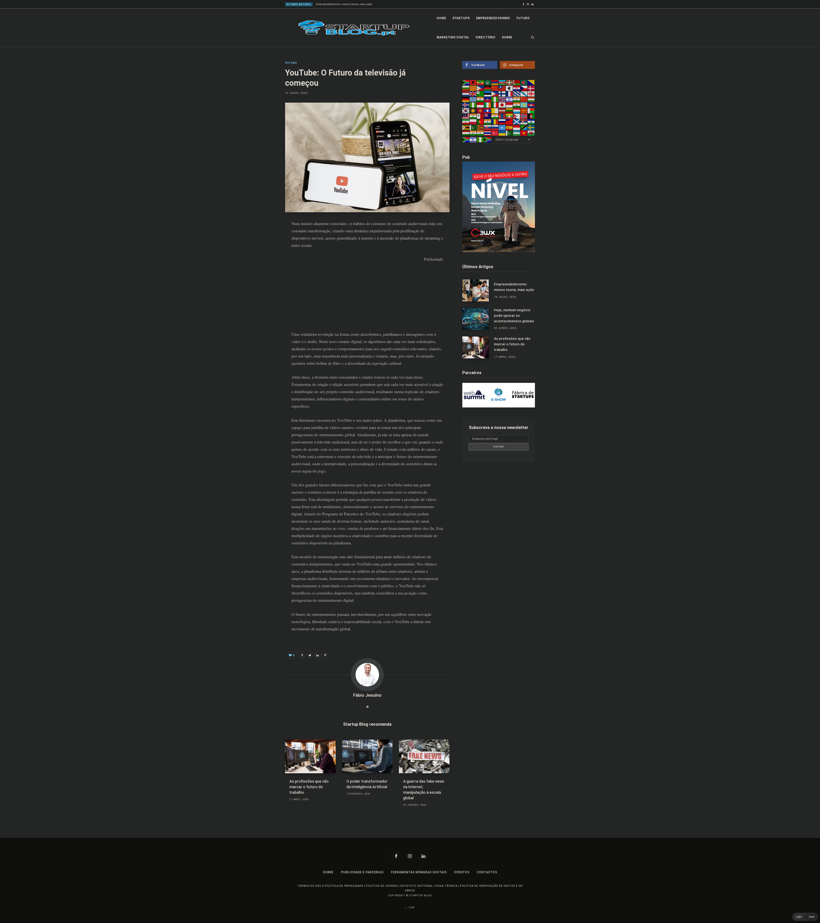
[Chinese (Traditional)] (502, 88)
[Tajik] (466, 133)
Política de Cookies (382, 885)
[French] (509, 93)
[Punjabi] (487, 121)
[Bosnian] (531, 82)
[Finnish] (502, 93)
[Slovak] (487, 127)
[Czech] (524, 88)
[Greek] (473, 99)
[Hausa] (495, 99)
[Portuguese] (480, 121)
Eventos (461, 872)
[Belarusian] (516, 82)
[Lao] (487, 110)
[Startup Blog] (354, 28)
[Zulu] (487, 139)
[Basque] (509, 82)
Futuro (523, 18)
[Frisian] (516, 93)
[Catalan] (473, 88)
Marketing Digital (453, 37)
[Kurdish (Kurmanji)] (473, 110)
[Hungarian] (531, 99)
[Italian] (495, 104)
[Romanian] (495, 121)
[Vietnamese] (524, 133)
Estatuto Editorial (417, 885)
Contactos (487, 872)
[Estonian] (487, 93)
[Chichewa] (487, 88)
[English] (473, 93)
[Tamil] (473, 133)
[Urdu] (509, 133)
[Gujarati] (480, 99)
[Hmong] (524, 99)
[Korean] (466, 110)
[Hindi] (516, 99)
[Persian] (466, 121)
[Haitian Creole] (487, 99)
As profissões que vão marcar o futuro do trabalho (309, 787)
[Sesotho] (531, 121)
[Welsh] (531, 133)
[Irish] (487, 104)
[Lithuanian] (509, 110)
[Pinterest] (263, 247)
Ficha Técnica (446, 885)
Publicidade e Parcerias (362, 872)
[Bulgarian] (466, 88)
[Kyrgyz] (480, 110)
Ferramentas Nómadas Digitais (419, 872)
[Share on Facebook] (263, 235)
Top (411, 907)
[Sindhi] (473, 127)
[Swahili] (524, 127)
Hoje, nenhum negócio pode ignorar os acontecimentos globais (355, 4)
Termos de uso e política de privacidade (330, 885)
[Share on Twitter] (309, 655)
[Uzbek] (516, 133)
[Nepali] (516, 116)
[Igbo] (473, 104)
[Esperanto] (480, 93)
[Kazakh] (524, 104)
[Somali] (502, 127)
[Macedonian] (524, 110)
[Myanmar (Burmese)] (509, 116)
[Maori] (487, 116)
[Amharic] (480, 82)
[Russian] (502, 121)
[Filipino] (495, 93)
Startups (461, 18)
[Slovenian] (495, 127)
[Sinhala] (480, 127)
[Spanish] (509, 127)
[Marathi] (495, 116)
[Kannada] (516, 104)
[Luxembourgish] (516, 110)
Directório (485, 37)
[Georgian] (531, 93)
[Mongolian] (502, 116)
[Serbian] (524, 121)
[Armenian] (495, 82)
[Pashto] (531, 116)
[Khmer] (531, 104)
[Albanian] (473, 82)
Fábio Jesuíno (367, 695)
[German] (466, 99)
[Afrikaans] (466, 82)
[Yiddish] (473, 139)
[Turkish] (495, 133)
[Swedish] (531, 127)
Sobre (507, 37)
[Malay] (466, 116)
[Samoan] (509, 121)
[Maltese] (480, 116)
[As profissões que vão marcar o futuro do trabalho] (310, 756)
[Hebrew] (509, 99)
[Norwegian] (524, 116)
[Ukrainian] (502, 133)
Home (441, 18)
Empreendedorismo (493, 18)
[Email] (263, 269)
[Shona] (466, 127)
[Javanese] (509, 104)
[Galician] (524, 93)
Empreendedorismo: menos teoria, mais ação (514, 287)
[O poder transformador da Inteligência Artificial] (367, 756)
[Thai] (487, 133)
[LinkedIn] (263, 258)
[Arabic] (487, 82)
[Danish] (531, 88)
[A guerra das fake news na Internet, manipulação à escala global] (424, 756)
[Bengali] (524, 82)
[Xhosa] (466, 139)
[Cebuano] (480, 88)
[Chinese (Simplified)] (495, 88)
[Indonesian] (480, 104)
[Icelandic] (466, 104)
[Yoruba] (480, 139)
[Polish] (473, 121)
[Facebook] (396, 856)
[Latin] (495, 110)
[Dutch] (466, 93)
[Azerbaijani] (502, 82)
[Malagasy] (531, 110)
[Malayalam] (473, 116)
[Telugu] (480, 133)
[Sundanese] (516, 127)
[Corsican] (509, 88)
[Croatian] (516, 88)
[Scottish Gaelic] (516, 121)
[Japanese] (502, 104)
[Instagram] (410, 856)
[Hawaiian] (502, 99)
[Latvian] (502, 110)
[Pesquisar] (532, 37)
